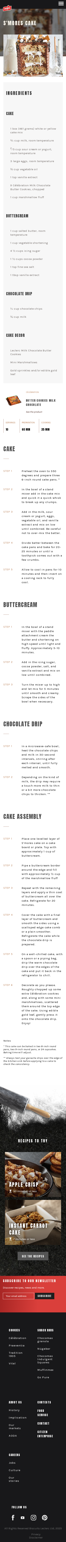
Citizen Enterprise (45, 1434)
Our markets (15, 1426)
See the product (34, 411)
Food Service (42, 1413)
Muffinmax (45, 1369)
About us (15, 1402)
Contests (44, 1402)
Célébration (17, 1338)
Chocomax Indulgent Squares (45, 1359)
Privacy (35, 1534)
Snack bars (45, 1330)
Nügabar (43, 1348)
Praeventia (17, 1345)
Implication (18, 1417)
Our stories (14, 1479)
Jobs (12, 1462)
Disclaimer (36, 1537)
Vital (12, 1363)
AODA (13, 1435)
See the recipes (33, 1256)
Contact (43, 1423)
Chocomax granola (45, 1339)
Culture (14, 1470)
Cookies (14, 1330)
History (14, 1410)
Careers (14, 1455)
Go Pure (43, 1377)
